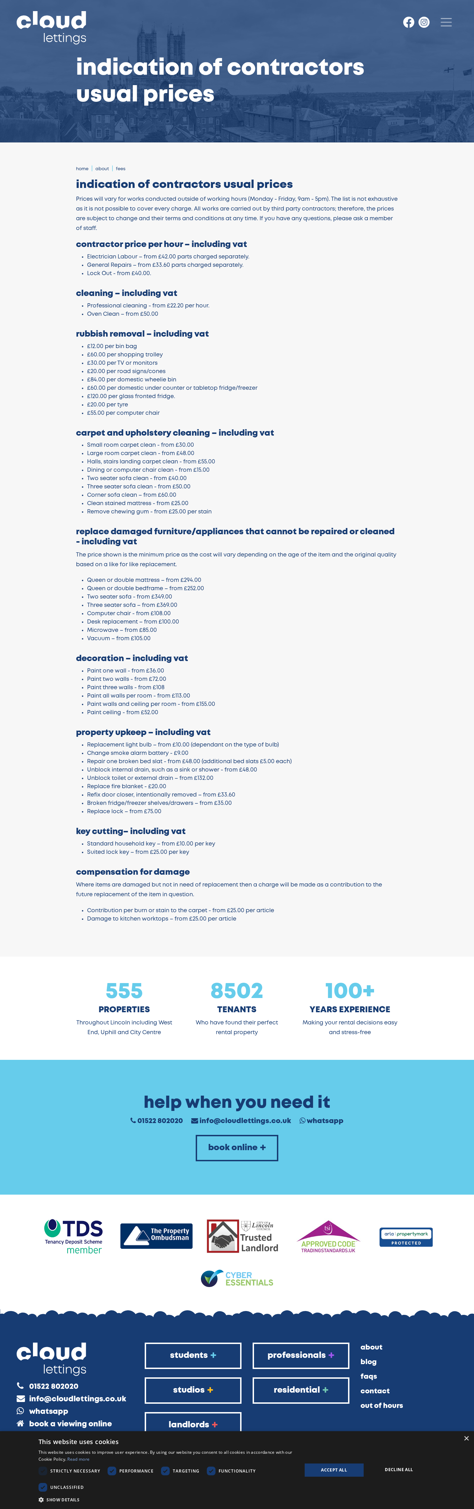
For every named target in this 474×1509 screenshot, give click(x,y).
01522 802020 (160, 1121)
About (102, 169)
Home (82, 169)
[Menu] (446, 22)
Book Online (232, 1148)
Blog (369, 1362)
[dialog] (237, 1470)
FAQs (369, 1377)
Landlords (189, 1425)
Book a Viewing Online (70, 1424)
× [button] (466, 1438)
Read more (78, 1459)
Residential (297, 1390)
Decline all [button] (399, 1470)
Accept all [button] (334, 1470)
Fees (121, 169)
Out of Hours (382, 1406)
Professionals (297, 1355)
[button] (166, 1499)
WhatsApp (325, 1121)
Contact (375, 1391)
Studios (189, 1390)
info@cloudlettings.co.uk (245, 1121)
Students (189, 1355)
